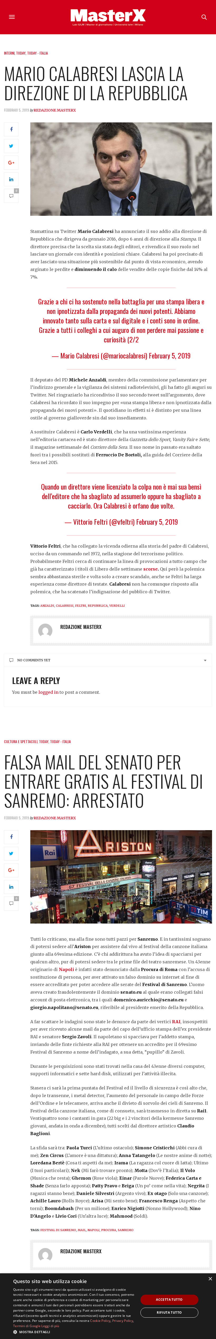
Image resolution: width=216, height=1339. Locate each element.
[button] (74, 1332)
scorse (150, 569)
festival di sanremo (58, 1230)
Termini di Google (27, 1326)
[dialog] (108, 1306)
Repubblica (98, 606)
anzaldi (47, 606)
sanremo (126, 1230)
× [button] (210, 1279)
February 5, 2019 (170, 355)
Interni (9, 53)
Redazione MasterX (54, 110)
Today (21, 53)
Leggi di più (50, 1326)
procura (108, 1230)
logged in (48, 692)
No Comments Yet (33, 660)
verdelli (117, 606)
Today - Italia (37, 53)
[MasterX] (108, 17)
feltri (80, 606)
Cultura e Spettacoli (20, 741)
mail (82, 1230)
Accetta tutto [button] (169, 1299)
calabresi (64, 606)
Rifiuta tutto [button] (169, 1312)
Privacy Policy (122, 1320)
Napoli (66, 969)
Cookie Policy (100, 1320)
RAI (176, 1021)
